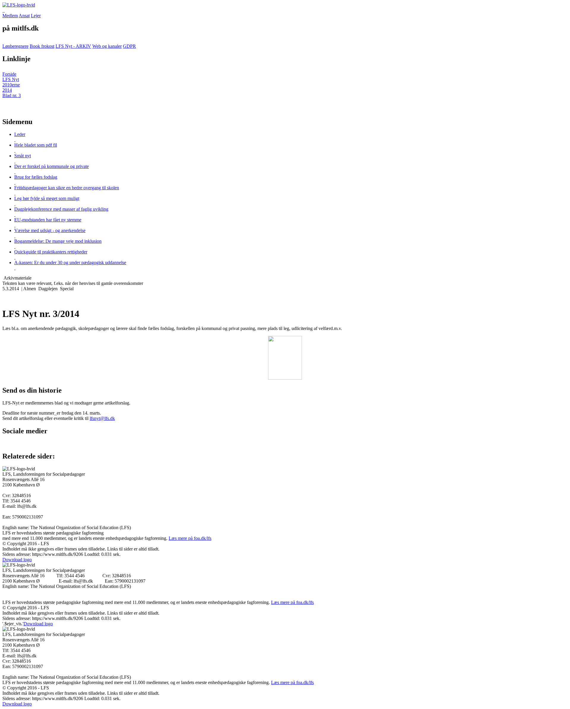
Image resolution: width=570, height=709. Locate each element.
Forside (9, 74)
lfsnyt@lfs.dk (102, 418)
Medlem (10, 15)
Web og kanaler (107, 46)
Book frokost (42, 46)
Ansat (24, 15)
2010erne (11, 84)
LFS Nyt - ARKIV (73, 46)
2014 (7, 90)
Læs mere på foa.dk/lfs (190, 538)
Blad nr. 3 (11, 95)
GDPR (129, 46)
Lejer (36, 15)
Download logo (17, 559)
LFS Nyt (10, 79)
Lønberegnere (15, 46)
